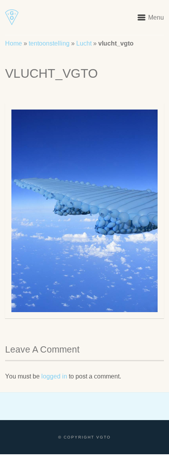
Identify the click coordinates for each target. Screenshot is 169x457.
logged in (54, 376)
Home (13, 43)
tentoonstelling (49, 43)
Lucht (84, 43)
